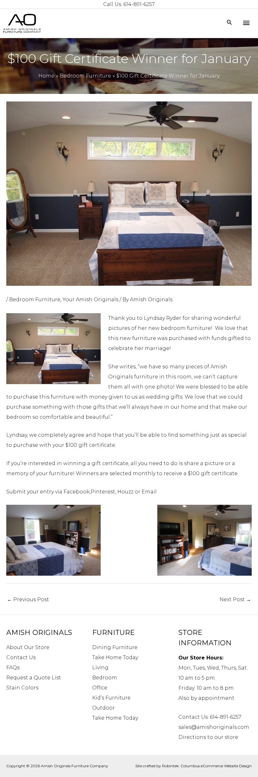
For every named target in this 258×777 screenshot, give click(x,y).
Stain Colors (22, 688)
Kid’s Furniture (111, 698)
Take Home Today (115, 657)
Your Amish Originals (90, 299)
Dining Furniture (114, 647)
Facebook (77, 492)
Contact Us (21, 657)
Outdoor (103, 708)
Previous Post (28, 599)
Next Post (235, 599)
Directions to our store (208, 737)
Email (149, 492)
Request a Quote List (33, 678)
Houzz (125, 492)
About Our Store (27, 647)
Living (100, 668)
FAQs (13, 668)
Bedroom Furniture (34, 299)
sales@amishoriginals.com (213, 727)
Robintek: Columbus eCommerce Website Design (207, 765)
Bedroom (104, 678)
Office (99, 688)
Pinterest (103, 492)
